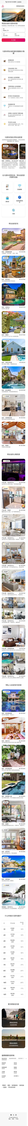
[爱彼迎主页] (3, 6)
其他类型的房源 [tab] (12, 1058)
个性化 (16, 1119)
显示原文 (19, 2)
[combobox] (13, 30)
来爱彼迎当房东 (20, 6)
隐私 (10, 1119)
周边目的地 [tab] (4, 1058)
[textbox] (7, 35)
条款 (13, 1119)
